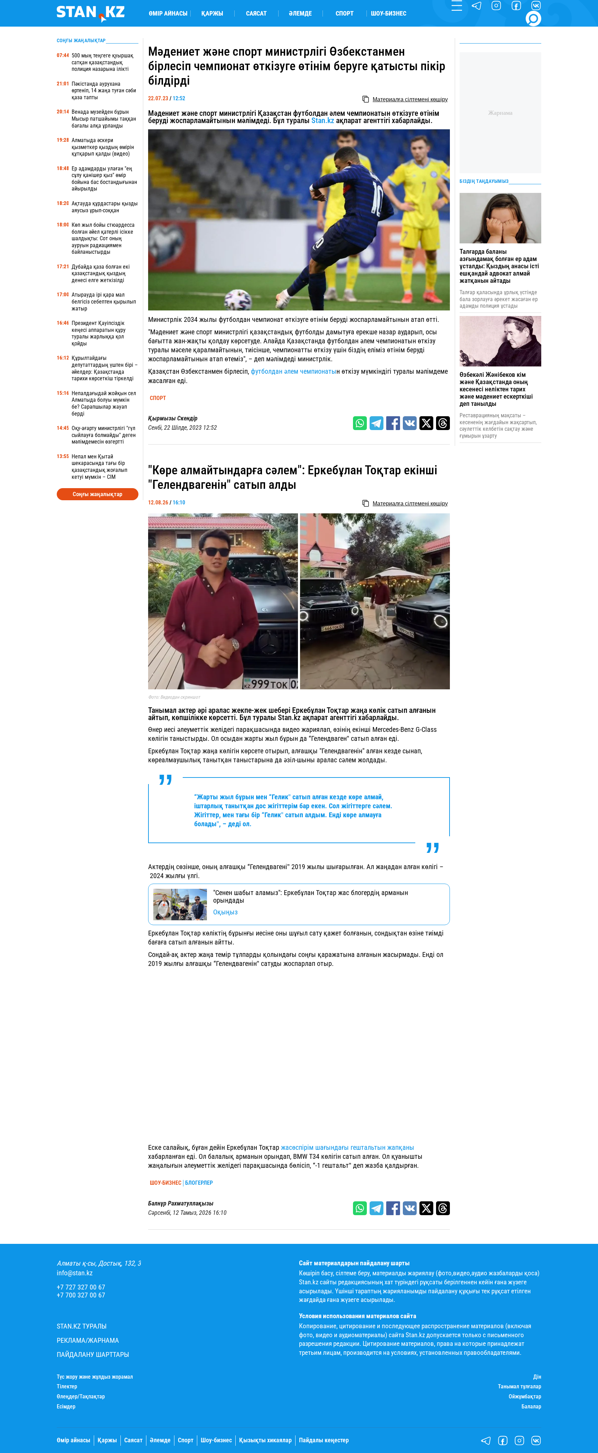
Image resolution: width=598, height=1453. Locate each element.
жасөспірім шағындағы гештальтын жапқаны (347, 1147)
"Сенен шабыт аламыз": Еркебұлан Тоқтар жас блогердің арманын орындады (310, 896)
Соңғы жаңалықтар (97, 494)
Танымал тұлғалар (519, 1387)
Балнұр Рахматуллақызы (181, 1203)
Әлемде (300, 13)
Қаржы (212, 13)
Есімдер (66, 1407)
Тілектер (67, 1387)
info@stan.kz (75, 1273)
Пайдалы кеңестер (324, 1440)
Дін (537, 1377)
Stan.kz (322, 120)
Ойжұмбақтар (525, 1397)
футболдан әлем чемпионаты (293, 371)
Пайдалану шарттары (93, 1355)
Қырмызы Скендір (173, 418)
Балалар (531, 1407)
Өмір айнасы (168, 13)
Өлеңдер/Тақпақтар (81, 1397)
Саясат (256, 13)
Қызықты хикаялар (265, 1440)
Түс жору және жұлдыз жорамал (95, 1377)
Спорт (345, 13)
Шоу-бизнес (388, 13)
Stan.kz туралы (82, 1326)
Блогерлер (199, 1183)
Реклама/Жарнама (88, 1340)
